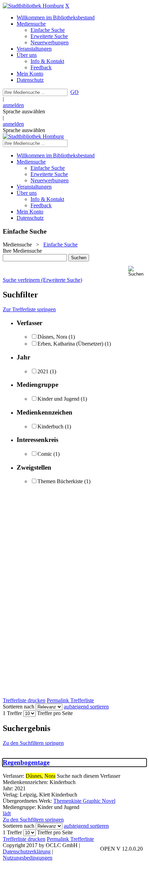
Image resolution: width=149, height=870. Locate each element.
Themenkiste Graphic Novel (84, 801)
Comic (44, 454)
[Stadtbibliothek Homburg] (33, 6)
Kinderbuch (50, 426)
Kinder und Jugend (58, 399)
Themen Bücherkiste (60, 481)
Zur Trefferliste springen (29, 309)
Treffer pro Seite (55, 713)
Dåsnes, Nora (52, 337)
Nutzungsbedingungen (27, 858)
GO (74, 92)
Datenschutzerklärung (27, 851)
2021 (43, 371)
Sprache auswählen (24, 111)
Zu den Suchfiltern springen (33, 743)
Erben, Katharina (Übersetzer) (70, 344)
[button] (137, 271)
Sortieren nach (18, 707)
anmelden (13, 105)
